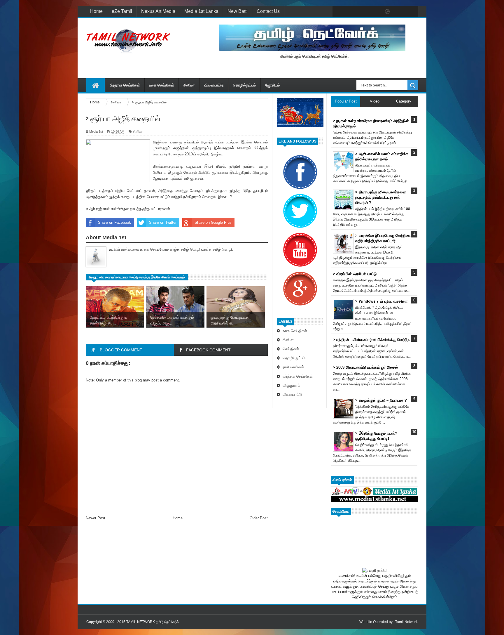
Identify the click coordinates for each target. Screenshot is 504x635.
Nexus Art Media (158, 11)
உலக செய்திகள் (161, 85)
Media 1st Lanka (201, 11)
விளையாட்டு (213, 85)
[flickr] (375, 12)
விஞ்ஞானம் (291, 385)
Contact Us (268, 11)
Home (96, 11)
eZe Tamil (122, 11)
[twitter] (350, 12)
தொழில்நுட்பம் (244, 85)
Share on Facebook (114, 222)
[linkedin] (399, 12)
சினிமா (189, 85)
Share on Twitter (162, 222)
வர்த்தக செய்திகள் (298, 376)
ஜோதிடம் (272, 85)
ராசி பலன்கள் (293, 367)
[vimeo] (363, 12)
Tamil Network (406, 622)
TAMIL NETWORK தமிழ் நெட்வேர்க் (152, 622)
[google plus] (412, 12)
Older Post (259, 518)
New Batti (238, 11)
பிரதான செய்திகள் (125, 85)
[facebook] (338, 12)
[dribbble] (387, 12)
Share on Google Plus (213, 222)
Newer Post (95, 518)
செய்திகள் (291, 349)
